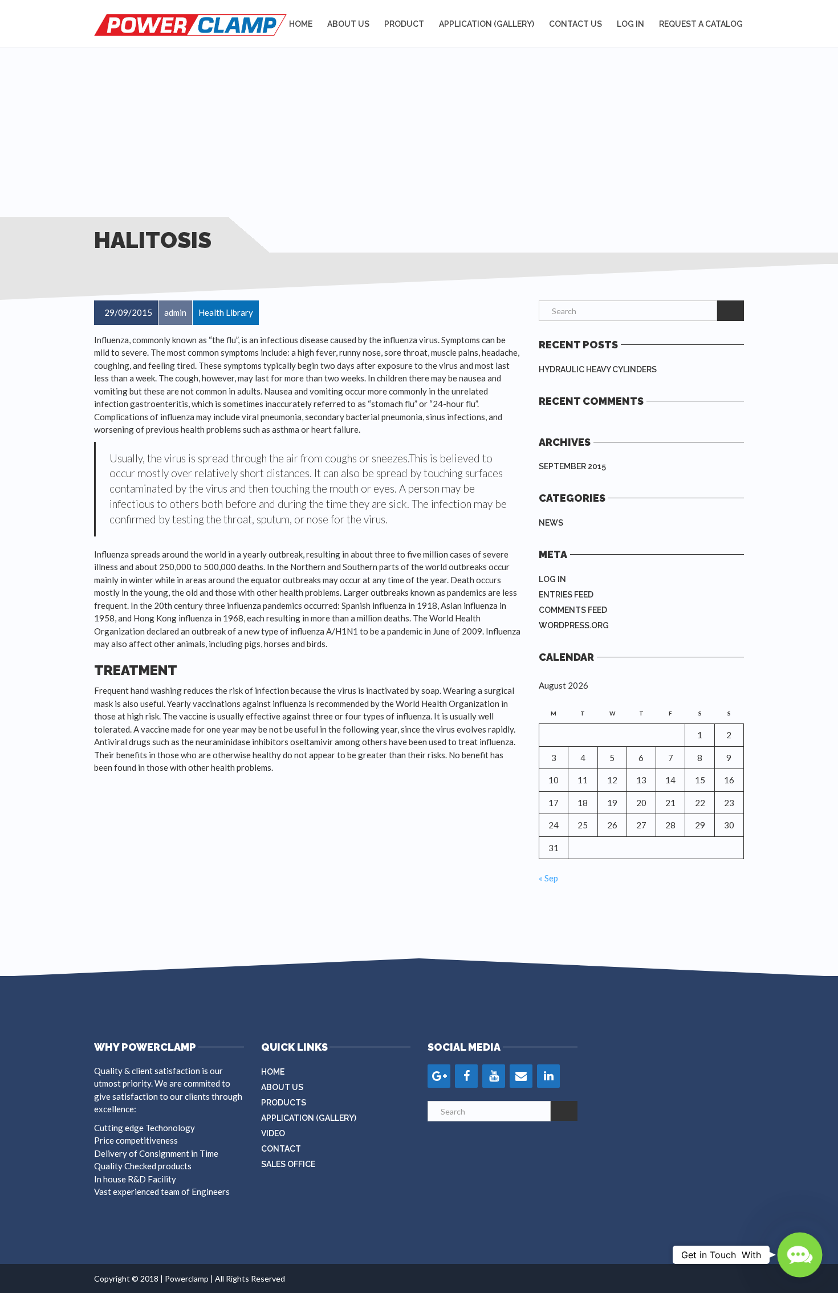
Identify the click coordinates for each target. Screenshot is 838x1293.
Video (273, 1133)
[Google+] (439, 1076)
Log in (552, 579)
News (551, 522)
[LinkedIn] (548, 1076)
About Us (348, 24)
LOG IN (630, 24)
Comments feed (573, 610)
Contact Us (575, 24)
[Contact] (521, 1076)
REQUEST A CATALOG (701, 24)
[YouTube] (493, 1076)
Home (300, 24)
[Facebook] (466, 1076)
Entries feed (566, 594)
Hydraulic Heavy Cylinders (598, 369)
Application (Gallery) (308, 1118)
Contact (281, 1148)
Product (404, 24)
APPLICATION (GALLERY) (486, 24)
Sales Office (288, 1164)
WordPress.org (574, 625)
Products (283, 1102)
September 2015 (572, 466)
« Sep (548, 878)
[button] (799, 1254)
